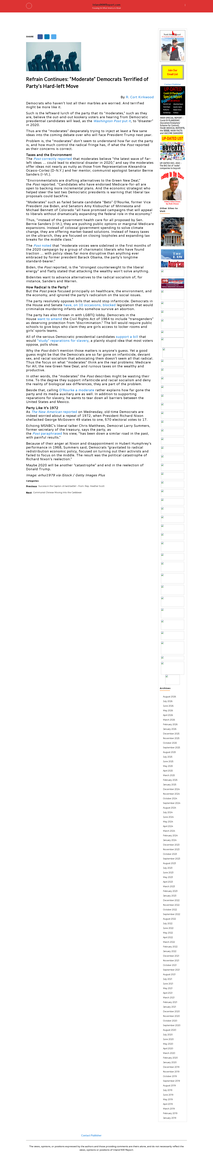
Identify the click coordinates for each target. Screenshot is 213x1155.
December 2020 (171, 1011)
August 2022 (169, 919)
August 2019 (169, 1085)
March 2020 (169, 1053)
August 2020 (169, 1030)
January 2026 (169, 729)
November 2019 (171, 1071)
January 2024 (169, 840)
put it (112, 121)
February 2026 (170, 724)
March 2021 (169, 997)
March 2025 (169, 775)
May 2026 (168, 710)
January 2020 (170, 1062)
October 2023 (170, 854)
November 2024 (171, 794)
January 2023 (169, 895)
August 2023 (169, 863)
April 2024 (168, 826)
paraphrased (47, 433)
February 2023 (170, 891)
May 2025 (168, 766)
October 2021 (170, 965)
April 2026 (168, 715)
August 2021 (169, 974)
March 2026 (169, 719)
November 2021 (171, 960)
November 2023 (171, 849)
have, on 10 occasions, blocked (89, 305)
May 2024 (168, 821)
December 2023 (171, 844)
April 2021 (168, 993)
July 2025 (167, 757)
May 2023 (168, 877)
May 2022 (168, 932)
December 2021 (171, 956)
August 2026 (169, 696)
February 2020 (170, 1057)
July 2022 (167, 923)
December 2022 (171, 900)
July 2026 (167, 701)
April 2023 (168, 882)
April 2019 (168, 1104)
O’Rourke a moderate (76, 390)
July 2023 (167, 868)
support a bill (127, 337)
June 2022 (168, 928)
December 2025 (171, 733)
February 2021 (170, 1002)
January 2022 (169, 951)
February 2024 (170, 835)
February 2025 (170, 780)
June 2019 (168, 1095)
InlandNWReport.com (106, 4)
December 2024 (171, 789)
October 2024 (170, 798)
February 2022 (170, 946)
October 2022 (170, 909)
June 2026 (168, 706)
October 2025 (170, 743)
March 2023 (169, 886)
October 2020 (170, 1020)
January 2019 (169, 1118)
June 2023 (168, 872)
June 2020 (168, 1039)
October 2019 (170, 1076)
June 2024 (168, 817)
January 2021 (169, 1007)
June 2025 (168, 761)
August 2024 (169, 807)
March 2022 (169, 942)
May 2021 (168, 988)
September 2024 (171, 803)
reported (54, 412)
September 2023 (171, 858)
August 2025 (169, 752)
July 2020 (168, 1034)
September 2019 (171, 1081)
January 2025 (169, 784)
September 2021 (171, 970)
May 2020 (168, 1044)
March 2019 (169, 1108)
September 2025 (171, 747)
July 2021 (167, 979)
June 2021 (168, 983)
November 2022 (171, 905)
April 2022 (168, 937)
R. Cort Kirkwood (140, 97)
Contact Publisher (172, 84)
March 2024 (169, 831)
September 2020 (171, 1025)
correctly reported (52, 159)
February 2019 (170, 1113)
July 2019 (167, 1090)
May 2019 (168, 1099)
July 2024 (168, 812)
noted (42, 246)
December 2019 (171, 1067)
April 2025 (168, 770)
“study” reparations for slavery (63, 341)
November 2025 (171, 738)
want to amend (49, 319)
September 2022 (171, 914)
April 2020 (168, 1048)
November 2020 (171, 1016)
